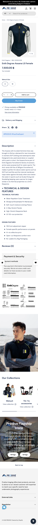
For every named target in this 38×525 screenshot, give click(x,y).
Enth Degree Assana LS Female (15, 20)
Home (3, 20)
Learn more (27, 3)
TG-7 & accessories (26, 402)
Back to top (19, 465)
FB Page (13, 455)
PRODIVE (8, 520)
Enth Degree (6, 60)
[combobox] (19, 13)
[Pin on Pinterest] (16, 127)
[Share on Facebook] (12, 127)
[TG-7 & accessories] (26, 390)
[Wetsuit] (9, 390)
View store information (12, 112)
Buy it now (19, 101)
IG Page (25, 455)
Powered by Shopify (17, 520)
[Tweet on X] (9, 127)
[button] (30, 8)
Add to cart (25, 95)
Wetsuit (9, 401)
